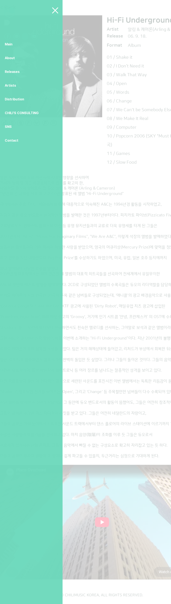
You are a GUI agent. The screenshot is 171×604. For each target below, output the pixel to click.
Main (9, 44)
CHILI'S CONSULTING (22, 113)
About (10, 58)
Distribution (14, 99)
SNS (8, 127)
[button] (55, 10)
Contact (11, 140)
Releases (12, 72)
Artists (10, 85)
